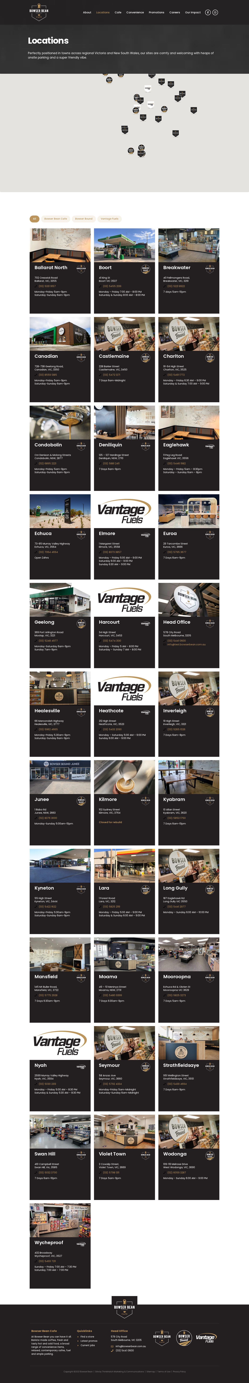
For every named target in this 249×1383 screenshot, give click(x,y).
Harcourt (109, 622)
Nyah (41, 1065)
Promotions (156, 12)
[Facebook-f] (208, 12)
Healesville (47, 710)
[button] (140, 154)
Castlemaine (114, 356)
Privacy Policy (179, 1371)
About (87, 12)
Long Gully (175, 888)
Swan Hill (45, 1154)
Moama (108, 976)
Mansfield (46, 976)
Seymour (109, 1065)
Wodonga (175, 1154)
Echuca (43, 533)
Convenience (135, 12)
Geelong (44, 622)
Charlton (173, 356)
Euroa (170, 533)
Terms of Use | (165, 1371)
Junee (42, 799)
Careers (174, 12)
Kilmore (108, 799)
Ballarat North (51, 267)
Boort (105, 267)
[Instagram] (215, 12)
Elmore (107, 533)
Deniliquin (110, 444)
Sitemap (151, 1371)
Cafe (118, 12)
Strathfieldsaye (181, 1065)
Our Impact (193, 12)
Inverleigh (174, 710)
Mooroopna (177, 976)
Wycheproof (49, 1242)
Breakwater (176, 267)
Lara (104, 888)
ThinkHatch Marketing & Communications (123, 1371)
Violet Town (112, 1154)
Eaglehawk (176, 444)
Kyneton (44, 888)
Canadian (46, 356)
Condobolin (48, 444)
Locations (103, 12)
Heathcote (111, 710)
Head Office (176, 622)
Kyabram (174, 799)
